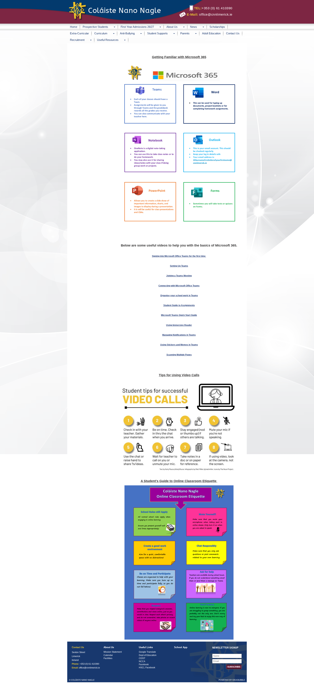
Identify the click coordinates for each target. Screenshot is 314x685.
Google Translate (147, 652)
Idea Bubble (238, 680)
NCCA (142, 661)
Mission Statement (113, 652)
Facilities (108, 658)
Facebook (144, 664)
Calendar (108, 655)
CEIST (142, 658)
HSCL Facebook (147, 667)
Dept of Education (147, 655)
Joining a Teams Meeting (179, 275)
